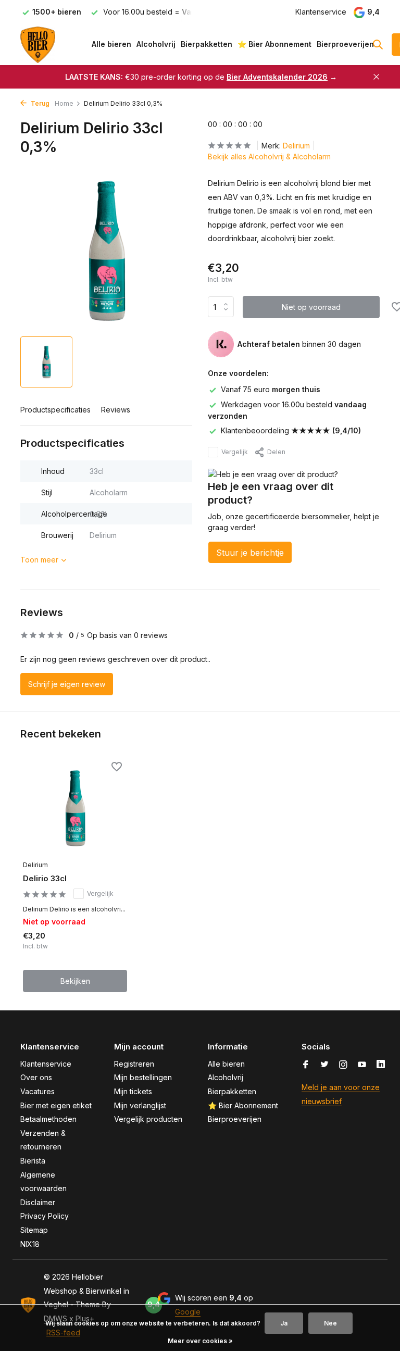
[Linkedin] (381, 1065)
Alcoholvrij (156, 44)
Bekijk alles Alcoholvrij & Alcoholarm (269, 156)
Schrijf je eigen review (66, 684)
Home (64, 103)
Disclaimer (37, 1202)
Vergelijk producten (148, 1119)
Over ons (36, 1077)
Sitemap (34, 1229)
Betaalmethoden (48, 1119)
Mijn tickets (133, 1091)
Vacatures (37, 1091)
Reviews (115, 409)
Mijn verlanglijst (140, 1105)
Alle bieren (111, 44)
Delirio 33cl (45, 878)
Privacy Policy (44, 1215)
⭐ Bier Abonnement (274, 44)
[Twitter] (324, 1065)
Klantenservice (320, 11)
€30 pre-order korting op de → (201, 76)
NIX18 (30, 1244)
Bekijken (75, 981)
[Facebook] (306, 1065)
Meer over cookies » (200, 1341)
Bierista (32, 1160)
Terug (39, 103)
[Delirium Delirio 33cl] (75, 808)
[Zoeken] (377, 44)
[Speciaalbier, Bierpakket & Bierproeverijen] (52, 44)
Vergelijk (234, 452)
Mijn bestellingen (143, 1077)
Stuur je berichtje (250, 552)
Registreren (134, 1063)
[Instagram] (343, 1065)
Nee (330, 1323)
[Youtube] (362, 1065)
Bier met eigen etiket (56, 1105)
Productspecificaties (55, 409)
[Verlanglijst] (116, 767)
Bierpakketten (206, 44)
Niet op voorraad (311, 307)
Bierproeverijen (345, 44)
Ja (284, 1323)
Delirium (296, 145)
